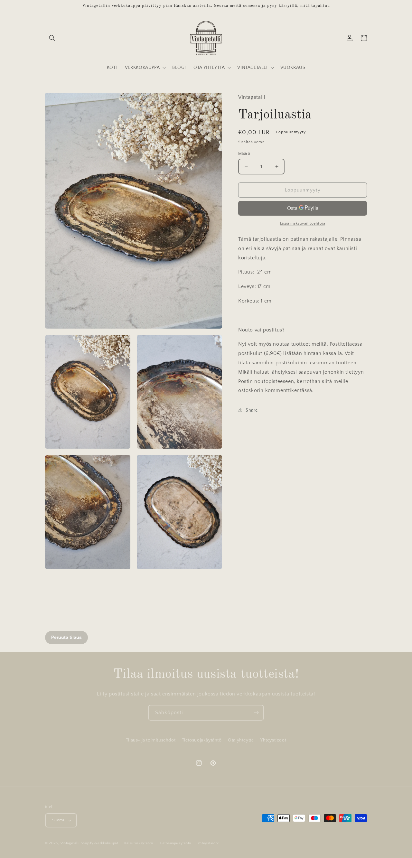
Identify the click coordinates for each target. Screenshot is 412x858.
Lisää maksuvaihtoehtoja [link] (302, 223)
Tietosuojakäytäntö (202, 740)
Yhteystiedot (273, 740)
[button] (52, 38)
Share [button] (252, 410)
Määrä (244, 153)
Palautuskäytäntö (138, 843)
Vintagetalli (70, 843)
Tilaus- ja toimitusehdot (150, 740)
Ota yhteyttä (241, 740)
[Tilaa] (256, 713)
